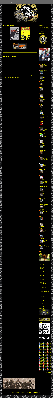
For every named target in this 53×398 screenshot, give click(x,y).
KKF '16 (44, 222)
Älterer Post (33, 75)
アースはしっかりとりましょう (46, 246)
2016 (41, 278)
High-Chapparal (43, 64)
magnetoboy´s (42, 169)
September (43, 287)
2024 (41, 267)
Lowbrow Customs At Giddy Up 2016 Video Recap (46, 230)
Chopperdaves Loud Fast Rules (44, 187)
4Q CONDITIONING (43, 251)
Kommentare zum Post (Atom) (13, 77)
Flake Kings (42, 210)
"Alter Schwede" (46, 139)
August (42, 293)
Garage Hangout (43, 133)
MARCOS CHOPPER (43, 98)
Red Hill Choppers (43, 70)
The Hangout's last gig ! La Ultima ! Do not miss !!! (46, 135)
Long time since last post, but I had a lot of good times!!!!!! (46, 130)
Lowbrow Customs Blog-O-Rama (44, 228)
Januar (42, 303)
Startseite (20, 75)
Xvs (43, 199)
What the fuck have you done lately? (44, 163)
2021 (41, 271)
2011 (41, 306)
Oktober (42, 286)
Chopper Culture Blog (44, 110)
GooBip (41, 216)
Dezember (42, 283)
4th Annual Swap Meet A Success (46, 151)
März (42, 300)
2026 (41, 264)
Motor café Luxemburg (45, 66)
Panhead (41, 87)
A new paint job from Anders (46, 111)
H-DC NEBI (42, 93)
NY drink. (44, 205)
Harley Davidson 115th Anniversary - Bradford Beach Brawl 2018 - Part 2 (44, 159)
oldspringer (42, 121)
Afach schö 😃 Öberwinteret (45, 88)
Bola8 (44, 99)
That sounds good (44, 288)
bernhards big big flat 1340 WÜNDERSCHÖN (45, 171)
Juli (42, 295)
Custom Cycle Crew (43, 139)
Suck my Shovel (43, 245)
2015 (41, 279)
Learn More (43, 2)
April (42, 299)
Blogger (38, 392)
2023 (41, 268)
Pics (5, 376)
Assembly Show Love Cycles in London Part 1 (45, 182)
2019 (41, 274)
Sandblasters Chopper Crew (44, 204)
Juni (42, 296)
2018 (44, 145)
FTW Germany (42, 104)
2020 (41, 272)
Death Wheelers (43, 150)
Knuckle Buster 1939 (44, 156)
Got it (46, 2)
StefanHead (42, 234)
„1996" (44, 217)
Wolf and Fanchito (44, 165)
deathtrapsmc (42, 175)
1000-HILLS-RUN (43, 144)
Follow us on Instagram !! (45, 117)
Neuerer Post (6, 75)
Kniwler (41, 81)
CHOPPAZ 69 (42, 127)
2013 (41, 282)
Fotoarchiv (41, 25)
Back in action (45, 211)
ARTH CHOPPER (42, 198)
